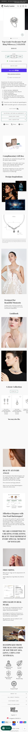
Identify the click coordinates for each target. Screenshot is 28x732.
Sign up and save (13, 704)
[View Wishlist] (23, 6)
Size (14, 54)
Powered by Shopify (14, 730)
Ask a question (14, 119)
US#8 (19, 56)
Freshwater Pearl (12, 91)
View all (14, 391)
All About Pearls (13, 697)
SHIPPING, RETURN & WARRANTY (14, 113)
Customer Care (13, 700)
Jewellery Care (14, 116)
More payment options (14, 74)
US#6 (13, 56)
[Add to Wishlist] (9, 397)
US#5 (8, 56)
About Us (14, 693)
